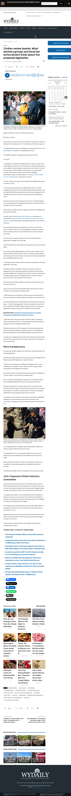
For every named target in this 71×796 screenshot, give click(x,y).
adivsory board (22, 688)
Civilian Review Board (20, 690)
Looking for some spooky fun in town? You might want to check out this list (13, 720)
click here (12, 510)
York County (26, 697)
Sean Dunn (15, 695)
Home (4, 41)
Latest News (11, 41)
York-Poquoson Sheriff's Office (11, 700)
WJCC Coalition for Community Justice (13, 697)
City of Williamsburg (9, 690)
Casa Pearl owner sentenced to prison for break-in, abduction (10, 743)
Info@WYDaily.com (38, 787)
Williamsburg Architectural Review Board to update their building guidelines (24, 760)
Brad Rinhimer (31, 688)
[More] (38, 67)
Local (16, 41)
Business (38, 756)
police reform (7, 695)
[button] (35, 36)
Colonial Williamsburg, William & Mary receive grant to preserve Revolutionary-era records (38, 742)
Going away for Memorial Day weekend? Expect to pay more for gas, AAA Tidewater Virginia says (38, 760)
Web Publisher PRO (13, 794)
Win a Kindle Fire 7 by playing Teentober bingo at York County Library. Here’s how (36, 720)
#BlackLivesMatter (12, 688)
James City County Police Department (23, 692)
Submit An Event (54, 77)
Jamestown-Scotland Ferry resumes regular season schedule (10, 760)
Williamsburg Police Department (23, 216)
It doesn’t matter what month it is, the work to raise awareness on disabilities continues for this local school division (24, 566)
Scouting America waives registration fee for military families (24, 743)
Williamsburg (22, 695)
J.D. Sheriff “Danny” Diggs (33, 690)
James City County (8, 692)
